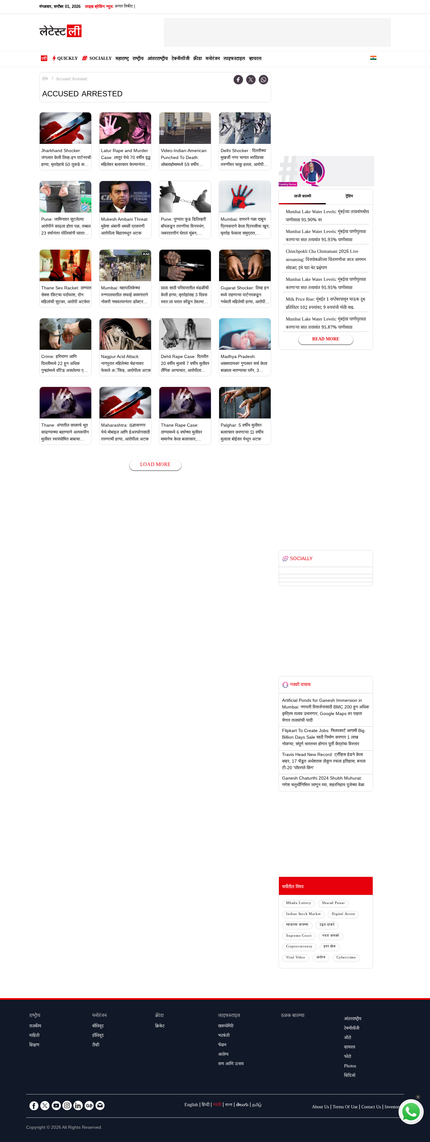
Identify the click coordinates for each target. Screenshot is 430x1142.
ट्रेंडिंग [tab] (349, 197)
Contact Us (371, 1107)
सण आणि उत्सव (231, 1064)
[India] (373, 59)
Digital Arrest (343, 914)
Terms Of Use (345, 1107)
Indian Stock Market (303, 914)
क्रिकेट (159, 1026)
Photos (350, 1066)
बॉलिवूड (98, 1026)
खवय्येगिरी (225, 1026)
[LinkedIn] (78, 1105)
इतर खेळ (330, 947)
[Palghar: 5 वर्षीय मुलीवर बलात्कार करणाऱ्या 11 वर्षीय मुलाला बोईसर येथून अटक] (245, 402)
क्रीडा (197, 59)
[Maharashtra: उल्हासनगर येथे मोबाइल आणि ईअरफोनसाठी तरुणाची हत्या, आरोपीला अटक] (125, 402)
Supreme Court (298, 936)
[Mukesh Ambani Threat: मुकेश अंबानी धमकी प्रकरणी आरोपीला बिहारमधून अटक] (125, 197)
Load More (155, 465)
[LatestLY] (60, 33)
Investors (393, 1107)
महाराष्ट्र (122, 59)
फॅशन (222, 1045)
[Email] (100, 1105)
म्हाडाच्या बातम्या (297, 925)
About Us (320, 1107)
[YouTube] (56, 1105)
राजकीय (35, 1026)
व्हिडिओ (349, 1076)
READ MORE (325, 339)
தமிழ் (257, 1105)
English (191, 1105)
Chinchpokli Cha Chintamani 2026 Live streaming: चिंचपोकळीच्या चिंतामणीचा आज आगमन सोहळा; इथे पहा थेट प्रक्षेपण (326, 260)
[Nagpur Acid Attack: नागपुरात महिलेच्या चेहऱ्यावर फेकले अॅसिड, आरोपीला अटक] (125, 334)
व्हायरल (255, 59)
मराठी (217, 1105)
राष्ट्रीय (138, 59)
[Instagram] (67, 1105)
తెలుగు (242, 1105)
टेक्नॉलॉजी (181, 59)
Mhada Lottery (298, 903)
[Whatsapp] (263, 79)
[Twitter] (251, 79)
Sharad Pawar (333, 903)
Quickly (67, 59)
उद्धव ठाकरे (327, 925)
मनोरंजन (213, 59)
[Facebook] (238, 79)
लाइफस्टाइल (234, 59)
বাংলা (228, 1105)
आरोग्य (320, 958)
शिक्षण (34, 1045)
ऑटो (347, 1038)
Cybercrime (346, 958)
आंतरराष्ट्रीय (157, 59)
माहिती (34, 1036)
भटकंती (223, 1036)
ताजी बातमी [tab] (302, 197)
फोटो (347, 1057)
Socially (100, 59)
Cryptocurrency (299, 947)
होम (45, 79)
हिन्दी (205, 1105)
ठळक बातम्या (292, 1016)
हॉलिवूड (98, 1036)
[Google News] (89, 1105)
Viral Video (295, 958)
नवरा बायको (330, 936)
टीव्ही (95, 1045)
